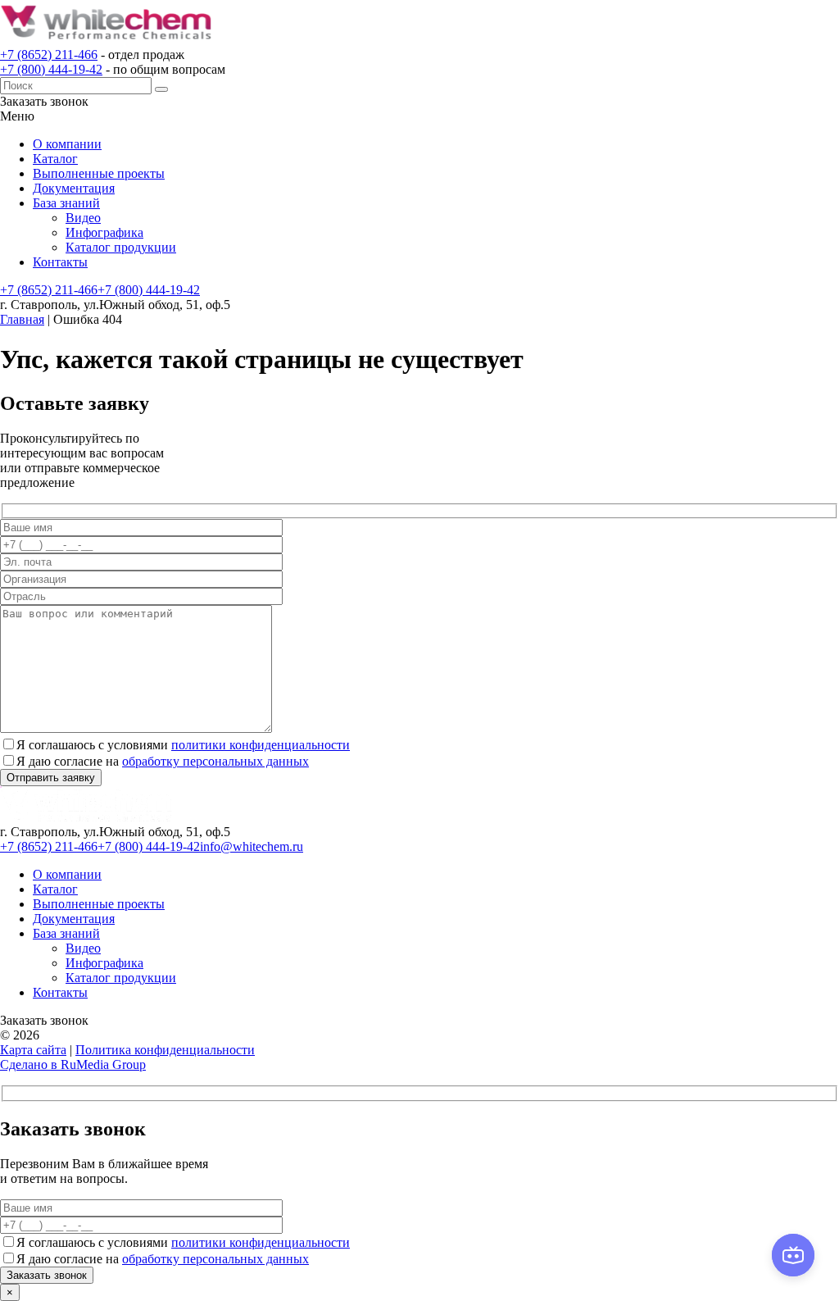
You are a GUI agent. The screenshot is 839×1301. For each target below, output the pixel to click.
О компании (67, 144)
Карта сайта (33, 1050)
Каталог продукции (121, 247)
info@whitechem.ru (251, 846)
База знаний (66, 203)
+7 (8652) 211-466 (49, 54)
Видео (83, 218)
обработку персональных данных (215, 761)
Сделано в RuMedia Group (73, 1064)
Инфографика (104, 232)
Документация (74, 188)
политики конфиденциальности (260, 745)
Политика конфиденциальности (165, 1050)
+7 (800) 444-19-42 (51, 69)
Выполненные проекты (99, 173)
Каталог (55, 159)
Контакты (60, 262)
